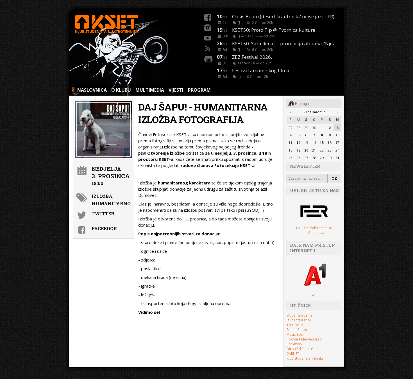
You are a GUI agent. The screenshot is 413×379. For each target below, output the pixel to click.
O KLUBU (121, 90)
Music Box (295, 334)
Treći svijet (295, 324)
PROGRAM (199, 90)
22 (322, 150)
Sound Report (297, 329)
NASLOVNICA (92, 90)
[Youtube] (208, 37)
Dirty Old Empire (300, 348)
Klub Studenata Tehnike (305, 358)
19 (298, 150)
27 (290, 127)
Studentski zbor (299, 320)
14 (314, 142)
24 (337, 150)
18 (290, 150)
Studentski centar (300, 315)
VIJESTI (176, 90)
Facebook (104, 228)
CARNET (293, 353)
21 (314, 150)
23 (330, 150)
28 (298, 127)
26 (298, 157)
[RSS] (208, 48)
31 (337, 157)
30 (314, 127)
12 (298, 142)
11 (290, 142)
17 (337, 142)
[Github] (208, 58)
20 (306, 150)
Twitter (103, 213)
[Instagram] (208, 27)
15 (322, 142)
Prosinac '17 (314, 112)
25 (290, 157)
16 (330, 142)
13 (306, 142)
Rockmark (294, 344)
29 (306, 127)
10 (337, 135)
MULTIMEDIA (149, 90)
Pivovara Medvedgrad (304, 339)
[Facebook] (208, 17)
